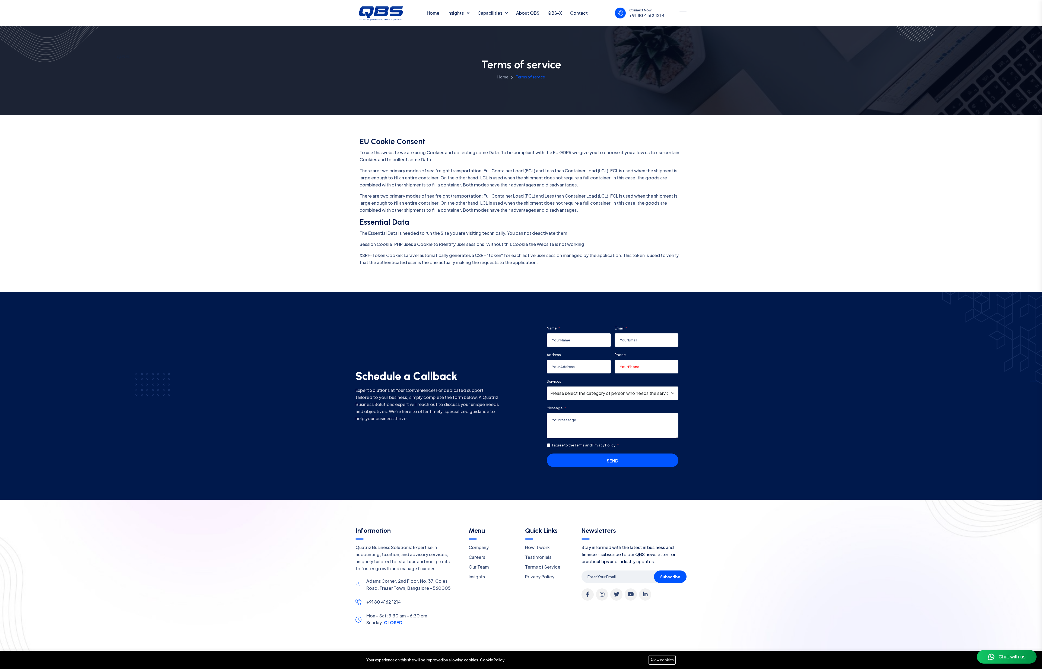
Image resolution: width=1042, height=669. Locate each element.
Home (433, 13)
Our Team (479, 567)
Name (552, 328)
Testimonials (538, 557)
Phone (620, 355)
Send (612, 461)
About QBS (527, 13)
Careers (477, 557)
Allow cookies (662, 660)
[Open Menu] (683, 13)
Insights (456, 13)
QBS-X (555, 13)
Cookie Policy (492, 659)
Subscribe (670, 576)
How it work (537, 547)
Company (479, 547)
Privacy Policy (539, 576)
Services (554, 381)
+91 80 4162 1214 (647, 15)
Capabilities (490, 13)
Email (619, 328)
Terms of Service (542, 567)
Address (554, 355)
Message (555, 408)
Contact (579, 13)
